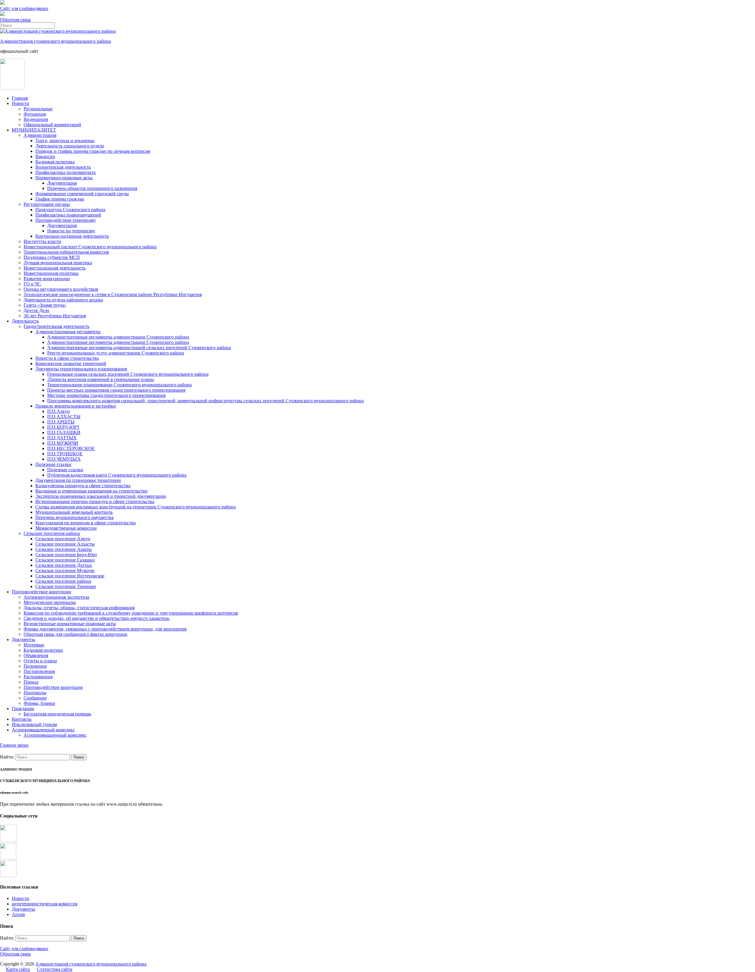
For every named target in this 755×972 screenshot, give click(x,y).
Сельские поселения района (52, 533)
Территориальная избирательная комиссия (66, 252)
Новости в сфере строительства (67, 358)
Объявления (36, 655)
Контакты (22, 719)
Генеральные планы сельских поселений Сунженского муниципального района (128, 374)
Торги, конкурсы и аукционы (64, 140)
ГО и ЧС (32, 283)
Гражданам (23, 708)
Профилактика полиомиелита (65, 172)
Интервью (34, 644)
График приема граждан (59, 198)
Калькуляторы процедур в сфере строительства (82, 485)
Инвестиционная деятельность (55, 267)
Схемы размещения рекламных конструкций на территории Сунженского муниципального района (135, 506)
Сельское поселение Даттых (63, 565)
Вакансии (45, 156)
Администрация (40, 135)
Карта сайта (18, 969)
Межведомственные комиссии (66, 528)
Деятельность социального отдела (69, 145)
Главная (20, 98)
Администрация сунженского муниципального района (55, 41)
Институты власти (42, 241)
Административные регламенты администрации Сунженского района (118, 336)
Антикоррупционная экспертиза (56, 597)
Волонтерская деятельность (63, 167)
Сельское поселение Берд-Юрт (66, 554)
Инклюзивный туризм (34, 724)
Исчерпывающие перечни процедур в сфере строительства (94, 501)
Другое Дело (36, 310)
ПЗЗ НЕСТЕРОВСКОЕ (71, 448)
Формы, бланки (39, 703)
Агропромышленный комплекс (43, 729)
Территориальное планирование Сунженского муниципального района (119, 384)
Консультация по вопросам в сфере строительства (85, 522)
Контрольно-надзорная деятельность (72, 236)
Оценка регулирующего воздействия (61, 289)
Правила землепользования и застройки (75, 405)
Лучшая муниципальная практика (58, 262)
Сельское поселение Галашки (65, 559)
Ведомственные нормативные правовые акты (70, 623)
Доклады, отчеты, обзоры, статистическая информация (79, 607)
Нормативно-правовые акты (64, 177)
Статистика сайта (54, 969)
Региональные (38, 108)
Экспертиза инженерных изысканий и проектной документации (100, 496)
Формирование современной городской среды (82, 193)
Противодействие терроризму (65, 220)
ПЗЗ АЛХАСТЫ (64, 416)
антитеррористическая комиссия (44, 903)
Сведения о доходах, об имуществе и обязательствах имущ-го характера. (97, 618)
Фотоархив (35, 113)
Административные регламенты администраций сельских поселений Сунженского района (139, 347)
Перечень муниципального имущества (74, 517)
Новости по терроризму (71, 230)
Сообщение (35, 697)
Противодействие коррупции (41, 591)
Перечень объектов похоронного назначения (92, 188)
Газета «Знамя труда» (45, 305)
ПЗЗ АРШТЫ (61, 421)
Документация (62, 182)
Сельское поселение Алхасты (65, 543)
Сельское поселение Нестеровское (69, 575)
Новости (20, 103)
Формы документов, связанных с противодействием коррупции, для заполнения (105, 628)
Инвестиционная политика (51, 273)
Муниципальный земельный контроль (74, 512)
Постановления (39, 671)
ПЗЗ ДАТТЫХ (62, 437)
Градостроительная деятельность (56, 326)
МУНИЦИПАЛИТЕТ (34, 129)
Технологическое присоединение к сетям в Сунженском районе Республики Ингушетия (113, 294)
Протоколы (35, 692)
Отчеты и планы (40, 660)
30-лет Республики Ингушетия (55, 315)
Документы (23, 639)
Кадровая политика (55, 161)
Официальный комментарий (52, 124)
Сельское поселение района (63, 581)
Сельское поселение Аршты (63, 549)
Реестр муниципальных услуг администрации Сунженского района (115, 352)
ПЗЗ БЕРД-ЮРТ (63, 427)
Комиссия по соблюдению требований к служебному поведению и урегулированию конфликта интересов (131, 612)
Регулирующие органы (47, 204)
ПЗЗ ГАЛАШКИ (64, 432)
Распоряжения (38, 676)
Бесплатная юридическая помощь (57, 713)
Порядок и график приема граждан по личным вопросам (92, 151)
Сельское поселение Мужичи (64, 570)
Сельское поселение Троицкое (65, 586)
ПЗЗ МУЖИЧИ (62, 443)
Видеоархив (36, 119)
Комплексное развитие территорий (70, 363)
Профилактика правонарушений (68, 214)
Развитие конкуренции (47, 278)
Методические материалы (50, 602)
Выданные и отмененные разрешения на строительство (91, 490)
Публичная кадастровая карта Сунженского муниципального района (116, 474)
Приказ (31, 681)
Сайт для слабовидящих (24, 948)
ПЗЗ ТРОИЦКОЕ (65, 453)
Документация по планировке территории (78, 480)
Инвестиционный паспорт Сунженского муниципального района (90, 246)
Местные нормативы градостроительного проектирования (106, 395)
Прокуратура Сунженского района (70, 209)
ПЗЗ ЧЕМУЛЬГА (64, 459)
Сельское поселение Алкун (62, 538)
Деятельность (25, 321)
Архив (18, 914)
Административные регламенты (68, 331)
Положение (35, 666)
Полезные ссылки (53, 464)
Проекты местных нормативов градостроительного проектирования (116, 390)
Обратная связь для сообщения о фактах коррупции (75, 634)
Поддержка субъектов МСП (52, 257)
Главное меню (14, 745)
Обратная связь (15, 19)
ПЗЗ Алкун (58, 411)
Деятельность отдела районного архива (63, 299)
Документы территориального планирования (81, 368)
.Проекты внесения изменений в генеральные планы (100, 379)
